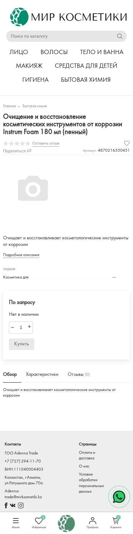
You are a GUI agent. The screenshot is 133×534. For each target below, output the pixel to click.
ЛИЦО (19, 52)
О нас (84, 466)
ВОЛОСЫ (54, 52)
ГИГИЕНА (35, 80)
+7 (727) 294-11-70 (23, 461)
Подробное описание (21, 255)
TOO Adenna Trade (21, 453)
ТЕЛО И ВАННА (101, 52)
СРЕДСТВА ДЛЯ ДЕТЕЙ (86, 66)
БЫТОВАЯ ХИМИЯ (86, 80)
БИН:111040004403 (24, 469)
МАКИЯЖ (29, 66)
